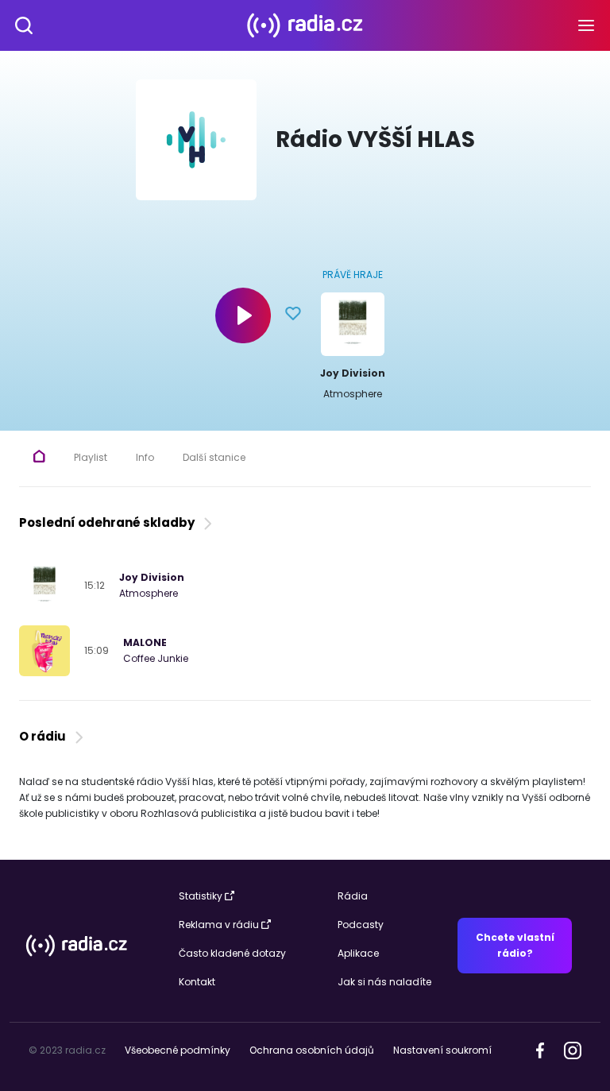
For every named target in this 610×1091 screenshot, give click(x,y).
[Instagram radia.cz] (572, 1049)
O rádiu (45, 736)
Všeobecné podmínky (177, 1050)
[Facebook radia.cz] (540, 1049)
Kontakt (197, 981)
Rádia (353, 896)
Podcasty (361, 924)
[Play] (243, 315)
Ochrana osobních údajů (311, 1050)
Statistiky (200, 896)
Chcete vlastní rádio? (515, 945)
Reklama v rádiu (219, 924)
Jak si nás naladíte (384, 981)
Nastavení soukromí (442, 1050)
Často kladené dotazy (232, 953)
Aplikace (358, 953)
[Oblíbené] (293, 315)
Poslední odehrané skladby (109, 522)
